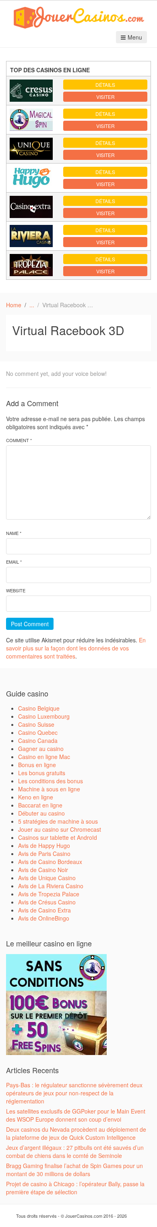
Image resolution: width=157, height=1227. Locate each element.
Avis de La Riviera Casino (50, 886)
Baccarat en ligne (40, 805)
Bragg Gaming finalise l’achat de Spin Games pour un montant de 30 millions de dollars (74, 1170)
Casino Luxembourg (44, 716)
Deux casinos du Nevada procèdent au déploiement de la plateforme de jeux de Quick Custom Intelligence (76, 1133)
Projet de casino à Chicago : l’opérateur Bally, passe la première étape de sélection (75, 1188)
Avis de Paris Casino (44, 853)
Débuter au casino (41, 813)
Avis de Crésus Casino (47, 902)
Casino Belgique (39, 708)
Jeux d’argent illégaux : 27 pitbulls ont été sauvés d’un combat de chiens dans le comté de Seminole (75, 1151)
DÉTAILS (105, 84)
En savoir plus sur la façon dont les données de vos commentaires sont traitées (76, 648)
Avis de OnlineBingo (43, 918)
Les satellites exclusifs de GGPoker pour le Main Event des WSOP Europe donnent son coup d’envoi (75, 1115)
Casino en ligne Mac (44, 757)
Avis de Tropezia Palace (48, 894)
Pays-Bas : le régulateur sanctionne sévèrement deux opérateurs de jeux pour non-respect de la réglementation (74, 1093)
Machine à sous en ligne (49, 789)
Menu (135, 37)
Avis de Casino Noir (43, 870)
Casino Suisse (36, 724)
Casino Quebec (38, 732)
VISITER (105, 96)
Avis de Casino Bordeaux (50, 862)
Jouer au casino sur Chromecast (59, 829)
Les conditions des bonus (50, 781)
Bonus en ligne (37, 765)
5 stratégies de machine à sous (58, 821)
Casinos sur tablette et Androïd (57, 837)
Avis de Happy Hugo (44, 845)
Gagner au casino (41, 749)
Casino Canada (38, 740)
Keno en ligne (35, 797)
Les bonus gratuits (41, 773)
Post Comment (30, 624)
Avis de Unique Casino (47, 878)
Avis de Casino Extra (44, 910)
